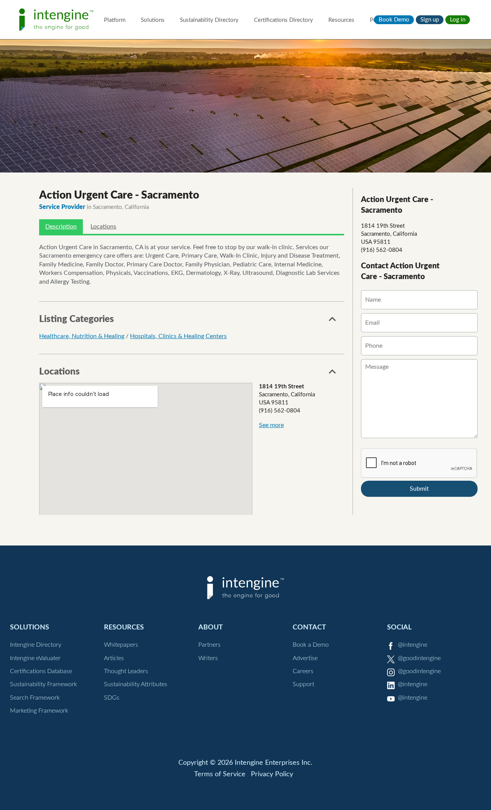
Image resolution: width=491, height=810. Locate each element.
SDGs (111, 698)
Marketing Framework (39, 711)
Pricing (378, 20)
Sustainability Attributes (135, 684)
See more (271, 425)
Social (399, 627)
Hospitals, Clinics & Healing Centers (178, 336)
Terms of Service (220, 774)
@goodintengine (419, 658)
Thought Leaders (126, 671)
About (210, 627)
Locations (103, 226)
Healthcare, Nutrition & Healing (81, 336)
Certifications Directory (283, 20)
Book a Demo (311, 645)
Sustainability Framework (43, 684)
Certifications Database (41, 671)
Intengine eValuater (35, 658)
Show (332, 321)
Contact (309, 627)
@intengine (412, 645)
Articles (114, 658)
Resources (341, 20)
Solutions (153, 20)
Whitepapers (121, 645)
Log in (457, 20)
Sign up (429, 20)
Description (61, 226)
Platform (114, 20)
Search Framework (35, 698)
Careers (303, 671)
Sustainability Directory (209, 20)
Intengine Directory (35, 645)
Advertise (305, 658)
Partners (209, 645)
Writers (208, 658)
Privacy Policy (272, 774)
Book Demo (394, 20)
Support (303, 684)
